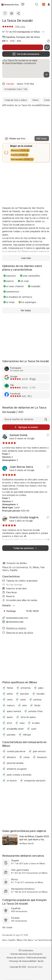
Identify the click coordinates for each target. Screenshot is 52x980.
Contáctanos (27, 950)
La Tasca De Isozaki (17, 21)
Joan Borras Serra (21, 466)
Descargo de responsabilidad (23, 961)
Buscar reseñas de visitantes (19, 419)
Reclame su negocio (16, 628)
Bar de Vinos (33, 37)
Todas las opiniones (23, 548)
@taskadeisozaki (14, 621)
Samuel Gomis (18, 435)
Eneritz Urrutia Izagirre (24, 517)
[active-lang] (43, 4)
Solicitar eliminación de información (26, 954)
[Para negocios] (22, 4)
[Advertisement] (26, 184)
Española (10, 37)
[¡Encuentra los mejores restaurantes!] (10, 4)
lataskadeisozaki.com (17, 617)
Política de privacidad (36, 957)
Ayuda (40, 961)
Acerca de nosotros (16, 957)
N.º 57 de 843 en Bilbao (21, 31)
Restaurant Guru (35, 967)
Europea (20, 37)
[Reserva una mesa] (22, 47)
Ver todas (7, 927)
